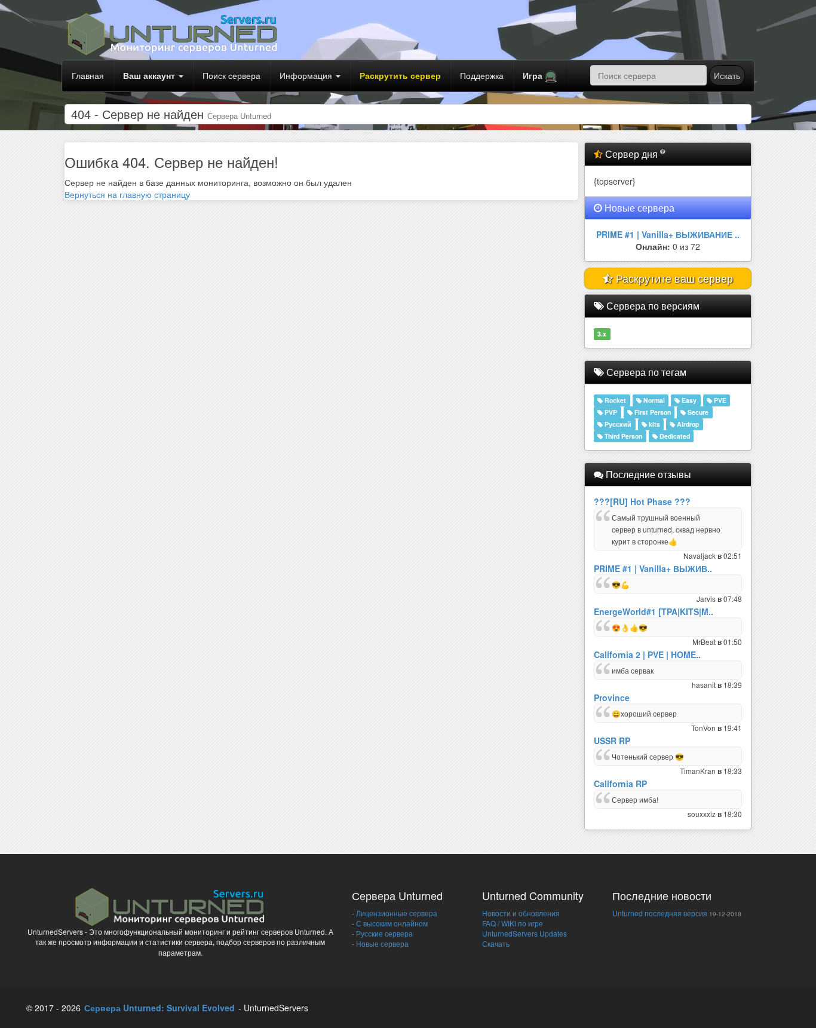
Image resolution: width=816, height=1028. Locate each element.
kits (653, 424)
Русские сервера (383, 933)
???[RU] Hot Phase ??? (642, 501)
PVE (719, 400)
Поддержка (482, 75)
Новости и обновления (521, 913)
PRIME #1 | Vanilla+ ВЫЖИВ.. (653, 568)
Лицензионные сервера (395, 913)
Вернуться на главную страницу (127, 194)
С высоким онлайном (391, 923)
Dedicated (674, 436)
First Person (652, 412)
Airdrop (687, 424)
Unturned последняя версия (659, 913)
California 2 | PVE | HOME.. (647, 654)
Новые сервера (381, 943)
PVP (610, 412)
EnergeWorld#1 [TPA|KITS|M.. (653, 611)
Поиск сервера (231, 75)
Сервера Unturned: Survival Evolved (159, 1008)
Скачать (496, 943)
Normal (653, 400)
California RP (620, 784)
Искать (727, 75)
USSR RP (612, 740)
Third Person (622, 436)
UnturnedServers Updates (524, 933)
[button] (540, 75)
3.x (601, 333)
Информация (307, 75)
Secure (697, 412)
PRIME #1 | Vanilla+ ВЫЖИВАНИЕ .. (668, 234)
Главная (88, 75)
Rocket (614, 400)
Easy (688, 400)
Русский (617, 424)
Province (612, 697)
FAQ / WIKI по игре (512, 923)
